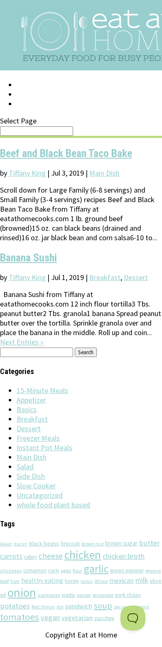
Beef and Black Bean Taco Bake (66, 153)
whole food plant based (53, 504)
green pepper (127, 570)
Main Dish (104, 173)
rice (60, 607)
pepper (83, 595)
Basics (27, 409)
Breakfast (104, 277)
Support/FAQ (40, 94)
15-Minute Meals (42, 390)
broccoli (70, 543)
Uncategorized (40, 495)
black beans (44, 543)
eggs (66, 570)
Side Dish (31, 476)
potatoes (15, 606)
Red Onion (43, 607)
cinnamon (35, 570)
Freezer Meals (38, 438)
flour (77, 570)
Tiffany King (27, 173)
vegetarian (77, 617)
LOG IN (28, 85)
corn (53, 570)
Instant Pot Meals (44, 447)
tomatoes (19, 617)
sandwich (78, 606)
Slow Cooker (36, 485)
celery (30, 556)
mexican (121, 580)
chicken (82, 555)
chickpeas (11, 570)
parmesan (49, 595)
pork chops (127, 595)
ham (15, 581)
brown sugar (121, 543)
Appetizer (31, 400)
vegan (50, 617)
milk (141, 580)
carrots (11, 556)
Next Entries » (22, 342)
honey (72, 580)
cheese (51, 556)
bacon (20, 544)
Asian (6, 544)
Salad (25, 466)
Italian (87, 581)
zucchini (104, 618)
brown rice (92, 544)
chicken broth (124, 556)
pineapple (103, 595)
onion (21, 592)
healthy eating (42, 580)
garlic (96, 568)
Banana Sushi (28, 257)
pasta (68, 595)
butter (149, 543)
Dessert (136, 277)
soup (103, 605)
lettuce (101, 581)
